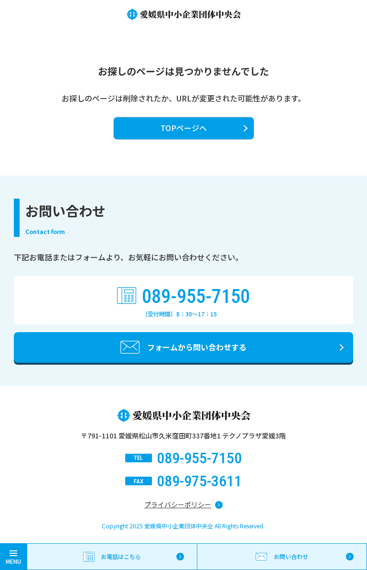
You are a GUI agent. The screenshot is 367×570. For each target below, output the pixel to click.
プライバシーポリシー (177, 504)
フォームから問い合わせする (197, 347)
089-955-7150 (196, 296)
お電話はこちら (121, 556)
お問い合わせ (291, 556)
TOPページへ (184, 128)
